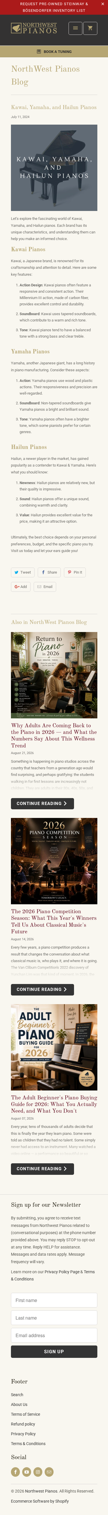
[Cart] (90, 28)
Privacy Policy (23, 1434)
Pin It (78, 572)
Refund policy (23, 1424)
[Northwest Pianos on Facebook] (15, 1472)
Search (17, 1394)
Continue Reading (40, 803)
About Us (19, 1404)
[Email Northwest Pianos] (49, 1472)
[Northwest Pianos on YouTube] (26, 1472)
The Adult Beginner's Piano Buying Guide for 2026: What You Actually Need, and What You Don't (54, 1104)
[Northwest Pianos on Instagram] (37, 1472)
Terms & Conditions (28, 1443)
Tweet (25, 572)
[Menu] (75, 28)
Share (52, 572)
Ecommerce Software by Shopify (40, 1501)
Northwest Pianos (41, 1491)
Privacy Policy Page (62, 1272)
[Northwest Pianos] (34, 32)
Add (23, 587)
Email (47, 587)
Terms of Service (25, 1414)
